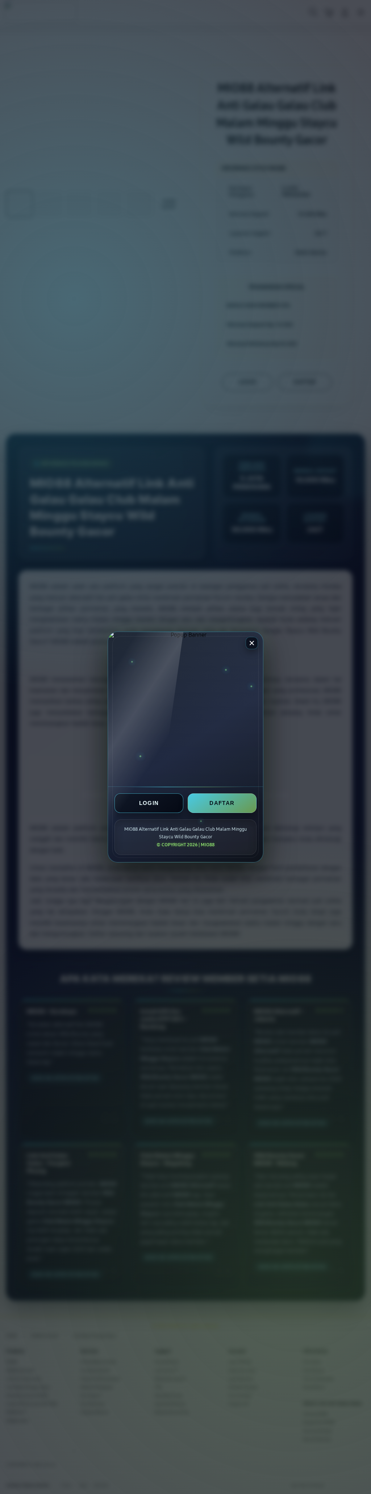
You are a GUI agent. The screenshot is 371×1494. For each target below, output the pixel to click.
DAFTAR (221, 803)
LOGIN (149, 803)
